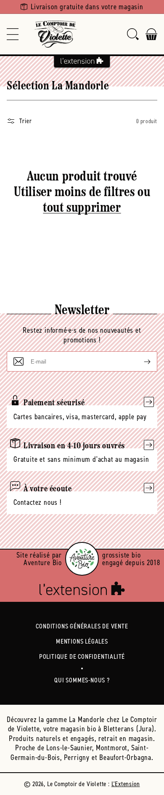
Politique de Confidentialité (82, 656)
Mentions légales (82, 641)
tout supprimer (82, 208)
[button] (13, 34)
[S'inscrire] (140, 361)
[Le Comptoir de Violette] (55, 34)
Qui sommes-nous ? (82, 680)
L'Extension (125, 783)
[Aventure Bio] (82, 559)
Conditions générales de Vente (82, 626)
